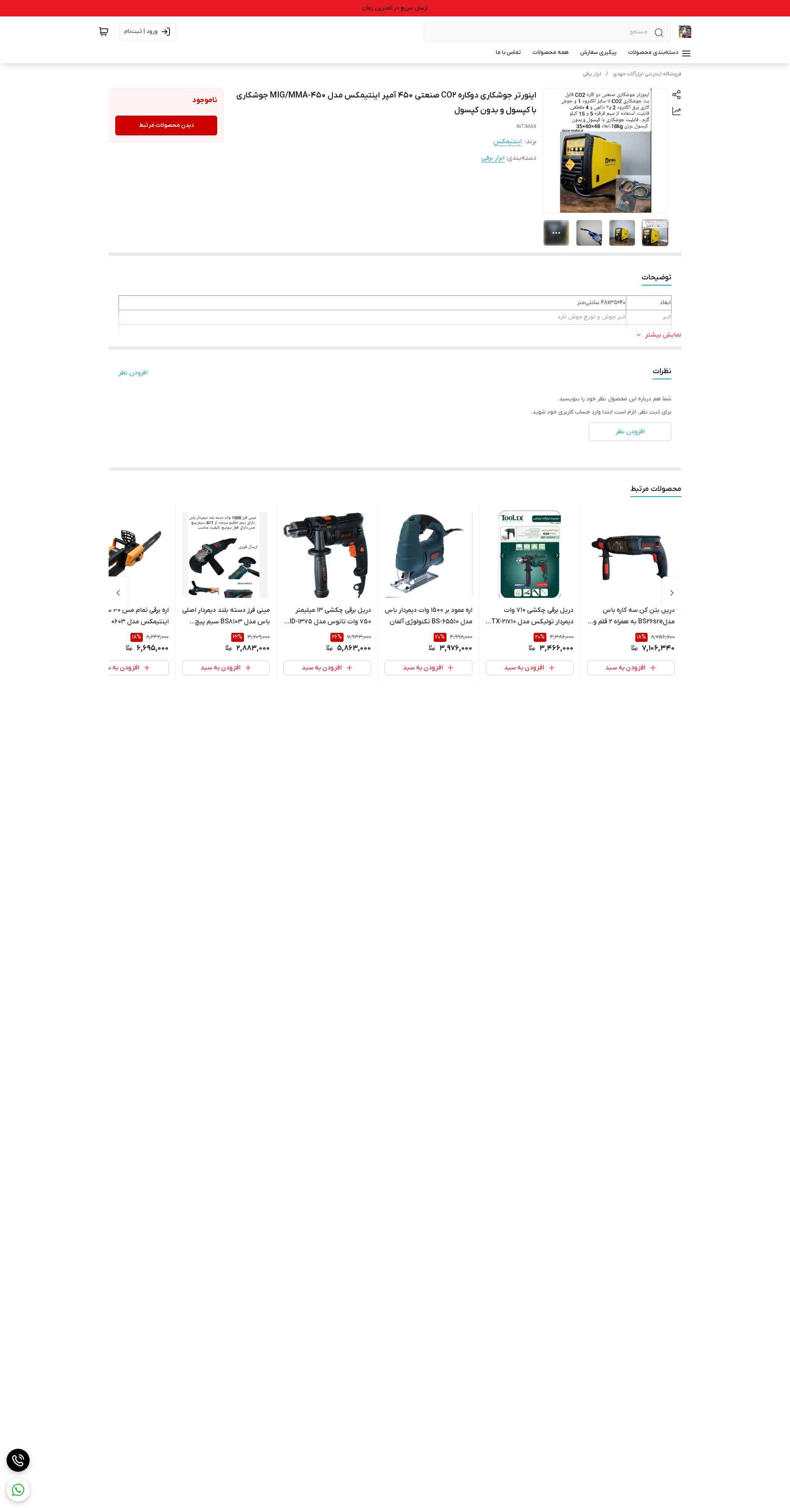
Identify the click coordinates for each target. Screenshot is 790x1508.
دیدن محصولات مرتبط (166, 125)
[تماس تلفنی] (18, 1460)
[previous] (672, 592)
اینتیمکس (507, 141)
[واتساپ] (18, 1489)
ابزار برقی (592, 74)
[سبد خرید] (104, 32)
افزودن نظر (133, 373)
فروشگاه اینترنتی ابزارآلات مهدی (647, 74)
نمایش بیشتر (663, 335)
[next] (118, 592)
